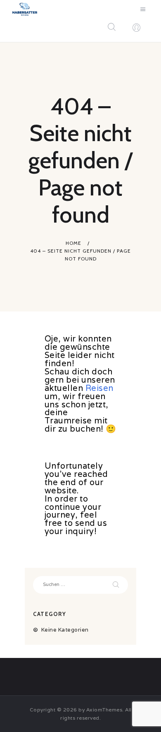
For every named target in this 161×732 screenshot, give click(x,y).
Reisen (99, 388)
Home (73, 243)
